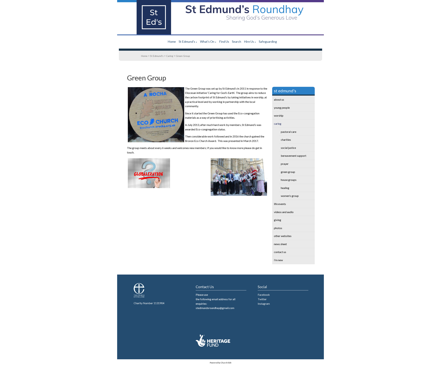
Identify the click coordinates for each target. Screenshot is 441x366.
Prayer (285, 163)
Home (172, 41)
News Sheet (280, 244)
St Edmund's (187, 41)
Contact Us (280, 252)
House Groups (288, 179)
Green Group (183, 55)
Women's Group (290, 195)
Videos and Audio (284, 212)
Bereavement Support (293, 155)
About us (279, 99)
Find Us (224, 41)
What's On (207, 41)
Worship (278, 115)
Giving (277, 219)
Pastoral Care (288, 131)
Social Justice (288, 147)
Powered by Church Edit (220, 363)
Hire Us (249, 41)
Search (236, 41)
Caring (169, 55)
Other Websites (282, 236)
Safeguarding (268, 41)
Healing (285, 187)
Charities (286, 139)
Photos (278, 228)
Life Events (280, 203)
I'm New (278, 260)
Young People (282, 107)
